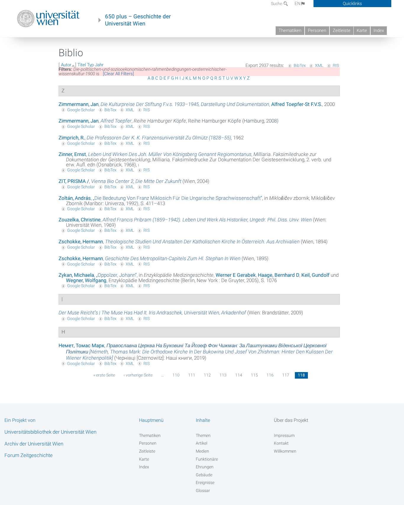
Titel (81, 64)
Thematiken (290, 30)
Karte (362, 30)
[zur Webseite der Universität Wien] (48, 18)
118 (301, 375)
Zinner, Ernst (72, 154)
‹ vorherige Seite (138, 375)
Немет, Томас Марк (81, 345)
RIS (336, 65)
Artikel (201, 443)
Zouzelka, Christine (80, 220)
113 (223, 375)
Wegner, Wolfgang (86, 280)
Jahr (99, 64)
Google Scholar (81, 109)
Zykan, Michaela (76, 275)
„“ (177, 198)
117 (285, 375)
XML (319, 65)
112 (207, 375)
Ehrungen (205, 466)
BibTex (300, 65)
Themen (203, 435)
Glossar (203, 490)
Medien (202, 451)
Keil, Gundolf (315, 275)
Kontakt (281, 443)
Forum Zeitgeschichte (28, 455)
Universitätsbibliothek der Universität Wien (50, 432)
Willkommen (285, 451)
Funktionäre (207, 459)
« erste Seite (104, 375)
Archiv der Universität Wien (33, 444)
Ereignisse (205, 482)
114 (238, 375)
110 (176, 375)
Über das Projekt (291, 420)
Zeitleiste (341, 30)
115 (254, 375)
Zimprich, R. (72, 138)
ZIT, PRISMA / (74, 181)
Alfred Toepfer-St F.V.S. (296, 104)
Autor (66, 64)
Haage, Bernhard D (278, 275)
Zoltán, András (75, 198)
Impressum (284, 435)
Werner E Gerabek (236, 275)
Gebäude (204, 474)
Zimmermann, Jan (78, 104)
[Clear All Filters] (118, 73)
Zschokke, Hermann (81, 242)
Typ (90, 64)
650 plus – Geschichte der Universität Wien (138, 20)
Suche (277, 3)
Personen (317, 30)
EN (297, 3)
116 (270, 375)
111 (191, 375)
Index (379, 30)
